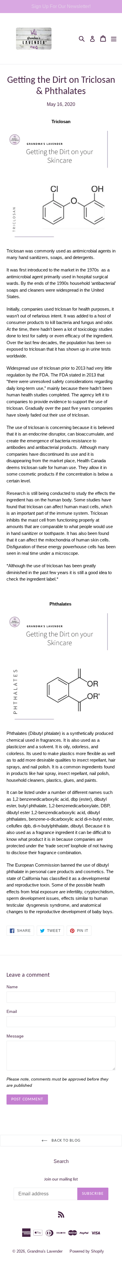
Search (61, 1161)
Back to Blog (65, 1140)
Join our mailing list (61, 1179)
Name (12, 986)
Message (15, 1036)
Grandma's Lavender (44, 1251)
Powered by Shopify (87, 1251)
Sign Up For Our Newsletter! (61, 6)
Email (12, 1011)
